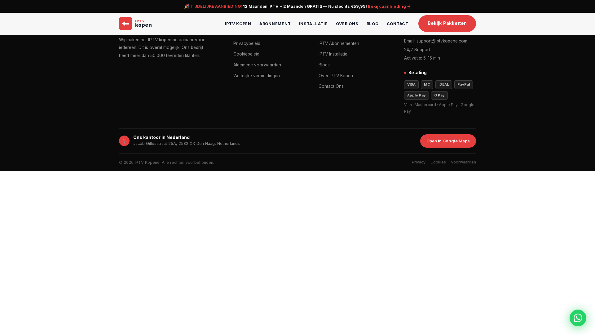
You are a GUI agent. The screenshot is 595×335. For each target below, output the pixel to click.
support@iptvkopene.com (441, 40)
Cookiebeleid (246, 53)
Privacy (418, 162)
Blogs (324, 64)
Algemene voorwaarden (257, 64)
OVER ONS (347, 23)
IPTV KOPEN (238, 23)
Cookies (438, 162)
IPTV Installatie (333, 53)
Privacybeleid (246, 43)
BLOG (373, 23)
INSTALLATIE (313, 23)
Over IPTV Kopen (336, 75)
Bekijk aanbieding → (389, 6)
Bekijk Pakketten (447, 23)
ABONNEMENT (275, 23)
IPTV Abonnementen (339, 43)
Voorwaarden (463, 162)
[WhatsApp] (578, 318)
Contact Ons (331, 86)
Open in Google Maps (448, 140)
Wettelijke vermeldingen (256, 75)
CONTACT (397, 23)
